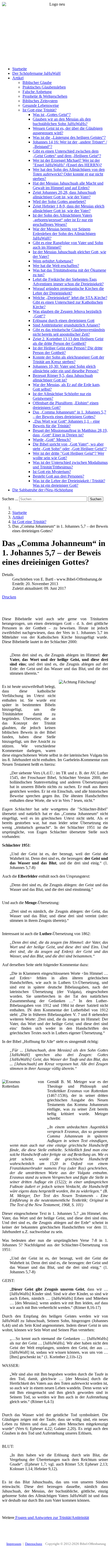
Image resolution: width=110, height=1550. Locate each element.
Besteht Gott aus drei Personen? (58, 476)
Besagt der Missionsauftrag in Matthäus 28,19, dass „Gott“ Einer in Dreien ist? (70, 432)
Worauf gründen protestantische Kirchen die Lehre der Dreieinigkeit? (68, 290)
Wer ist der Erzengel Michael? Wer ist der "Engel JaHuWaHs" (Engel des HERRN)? (67, 162)
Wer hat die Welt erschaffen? (56, 265)
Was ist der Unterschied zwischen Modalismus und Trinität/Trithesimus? (70, 464)
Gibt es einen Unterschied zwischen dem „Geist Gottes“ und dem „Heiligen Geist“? (67, 153)
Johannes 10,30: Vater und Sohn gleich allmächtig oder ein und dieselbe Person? (65, 368)
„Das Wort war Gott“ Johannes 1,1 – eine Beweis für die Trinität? (66, 423)
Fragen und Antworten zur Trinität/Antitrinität (51, 1517)
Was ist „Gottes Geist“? (52, 114)
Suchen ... (10, 499)
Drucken (9, 597)
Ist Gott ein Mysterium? (52, 471)
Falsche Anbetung (37, 92)
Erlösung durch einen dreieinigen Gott (63, 320)
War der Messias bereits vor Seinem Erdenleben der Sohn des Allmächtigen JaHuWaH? (64, 233)
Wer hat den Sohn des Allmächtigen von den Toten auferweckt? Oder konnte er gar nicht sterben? (69, 174)
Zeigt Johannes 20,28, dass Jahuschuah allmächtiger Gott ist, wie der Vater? (64, 194)
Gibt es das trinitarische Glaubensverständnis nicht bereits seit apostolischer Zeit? (69, 332)
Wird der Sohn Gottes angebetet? (59, 201)
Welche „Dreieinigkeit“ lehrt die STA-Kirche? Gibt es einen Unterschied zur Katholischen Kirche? (70, 302)
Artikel (18, 78)
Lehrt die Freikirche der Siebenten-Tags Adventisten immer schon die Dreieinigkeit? (68, 281)
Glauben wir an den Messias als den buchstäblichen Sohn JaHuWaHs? (62, 121)
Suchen (95, 499)
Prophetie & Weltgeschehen (45, 96)
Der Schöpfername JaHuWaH (36, 73)
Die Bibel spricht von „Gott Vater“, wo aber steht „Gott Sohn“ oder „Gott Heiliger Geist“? (70, 446)
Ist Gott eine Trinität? (40, 110)
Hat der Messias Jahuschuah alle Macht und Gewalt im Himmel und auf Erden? (68, 185)
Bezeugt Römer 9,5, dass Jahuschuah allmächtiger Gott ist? (63, 377)
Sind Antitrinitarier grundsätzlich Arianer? (66, 325)
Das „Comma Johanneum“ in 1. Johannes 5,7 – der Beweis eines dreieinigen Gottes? (69, 414)
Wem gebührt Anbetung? (53, 261)
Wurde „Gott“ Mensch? (52, 439)
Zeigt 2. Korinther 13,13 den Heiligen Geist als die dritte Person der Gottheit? (68, 341)
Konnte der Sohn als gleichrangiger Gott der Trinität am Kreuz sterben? (68, 359)
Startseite (19, 69)
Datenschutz (33, 1544)
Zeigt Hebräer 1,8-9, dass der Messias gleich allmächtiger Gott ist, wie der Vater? (68, 208)
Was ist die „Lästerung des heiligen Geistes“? (69, 137)
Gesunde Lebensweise (41, 105)
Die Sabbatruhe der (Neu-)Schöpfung (42, 490)
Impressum (13, 1544)
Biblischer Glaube (37, 82)
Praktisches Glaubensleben (44, 87)
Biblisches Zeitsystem (40, 101)
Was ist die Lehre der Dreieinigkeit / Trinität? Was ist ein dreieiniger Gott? (69, 483)
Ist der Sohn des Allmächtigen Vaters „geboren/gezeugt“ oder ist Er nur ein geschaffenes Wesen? (63, 220)
